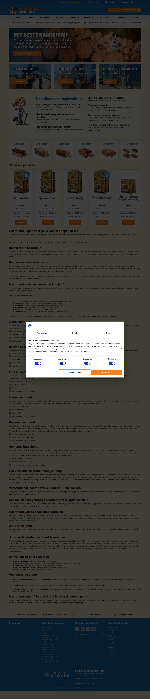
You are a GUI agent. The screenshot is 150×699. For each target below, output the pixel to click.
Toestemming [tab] (42, 333)
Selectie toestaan (74, 372)
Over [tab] (108, 333)
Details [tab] (75, 333)
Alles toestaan (106, 372)
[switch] (63, 363)
